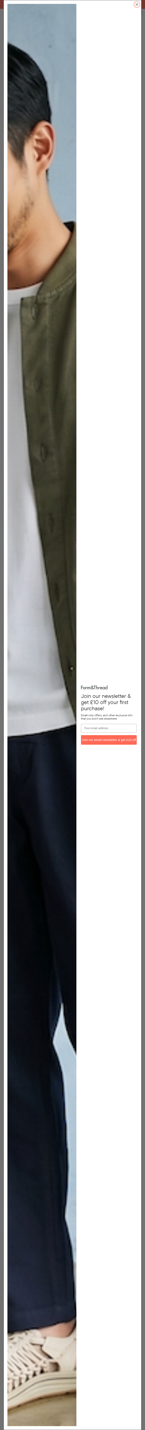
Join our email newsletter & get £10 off (109, 740)
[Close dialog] (137, 4)
